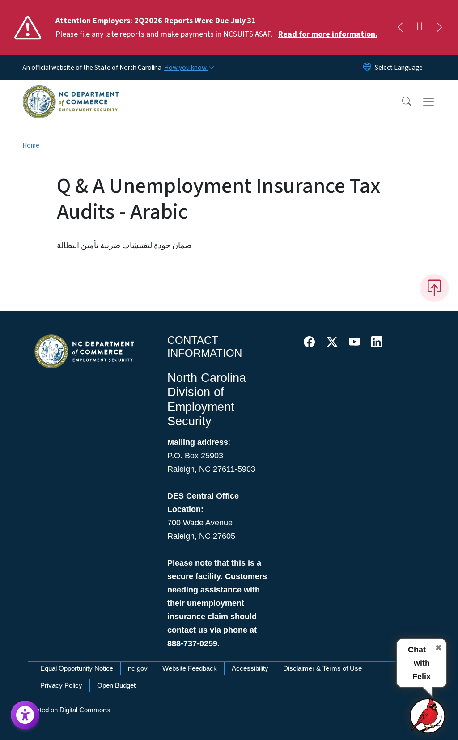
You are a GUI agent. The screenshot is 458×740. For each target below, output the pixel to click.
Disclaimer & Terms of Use (322, 668)
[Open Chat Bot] (428, 715)
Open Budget (116, 685)
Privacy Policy (61, 685)
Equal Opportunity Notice (76, 668)
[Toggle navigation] (437, 102)
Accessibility (250, 668)
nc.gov (138, 668)
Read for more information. (327, 34)
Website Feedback (189, 668)
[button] (400, 102)
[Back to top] (434, 288)
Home (30, 145)
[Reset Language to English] (367, 67)
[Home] (70, 91)
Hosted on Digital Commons (69, 710)
